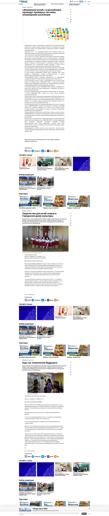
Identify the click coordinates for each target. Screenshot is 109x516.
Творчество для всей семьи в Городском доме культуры (40, 4)
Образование (25, 360)
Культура (24, 210)
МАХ (81, 1)
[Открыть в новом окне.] (28, 151)
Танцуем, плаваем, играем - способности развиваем (75, 4)
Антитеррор (76, 1)
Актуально (24, 7)
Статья (21, 4)
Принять (84, 513)
